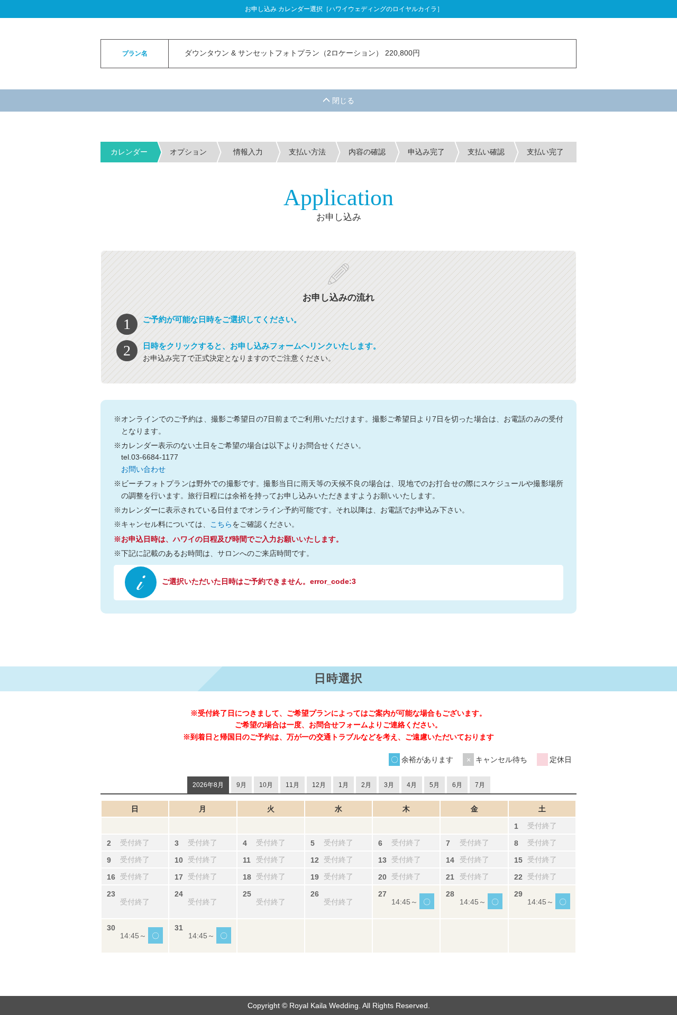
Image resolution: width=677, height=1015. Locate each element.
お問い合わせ (143, 469)
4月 (412, 785)
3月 (389, 785)
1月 (343, 785)
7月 (480, 785)
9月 (241, 785)
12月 (319, 785)
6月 (457, 785)
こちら (221, 524)
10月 (266, 785)
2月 (366, 785)
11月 (292, 785)
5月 (434, 785)
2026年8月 (208, 785)
